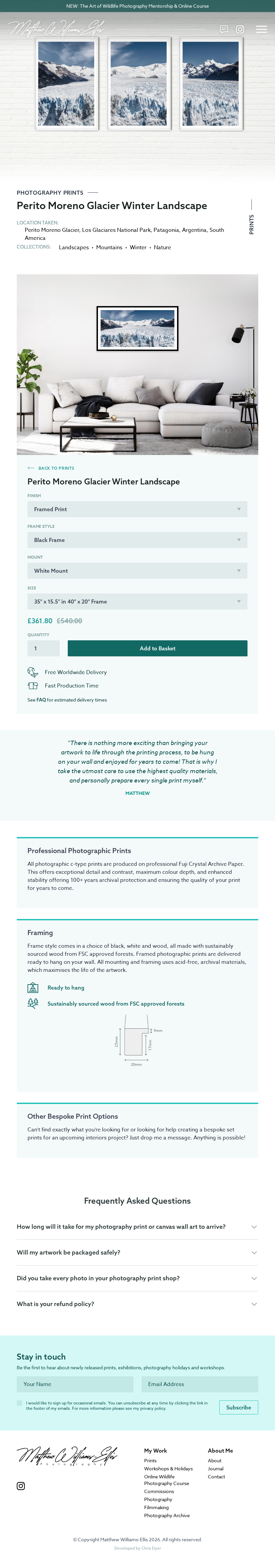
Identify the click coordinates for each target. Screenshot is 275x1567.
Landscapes (74, 248)
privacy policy (152, 1408)
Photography (158, 1499)
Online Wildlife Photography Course (166, 1479)
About (214, 1460)
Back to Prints (55, 468)
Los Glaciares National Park (116, 230)
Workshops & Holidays (168, 1468)
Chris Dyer (151, 1548)
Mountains (109, 248)
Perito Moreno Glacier (52, 230)
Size (32, 588)
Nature (162, 248)
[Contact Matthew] (224, 29)
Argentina (194, 230)
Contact (216, 1476)
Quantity (38, 635)
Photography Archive (167, 1515)
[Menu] (261, 29)
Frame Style (41, 526)
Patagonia (166, 230)
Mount (35, 557)
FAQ (41, 700)
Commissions (159, 1491)
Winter (138, 248)
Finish (34, 495)
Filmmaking (156, 1507)
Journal (215, 1468)
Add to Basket (157, 648)
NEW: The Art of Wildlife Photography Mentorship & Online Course (137, 6)
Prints (251, 224)
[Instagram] (240, 29)
